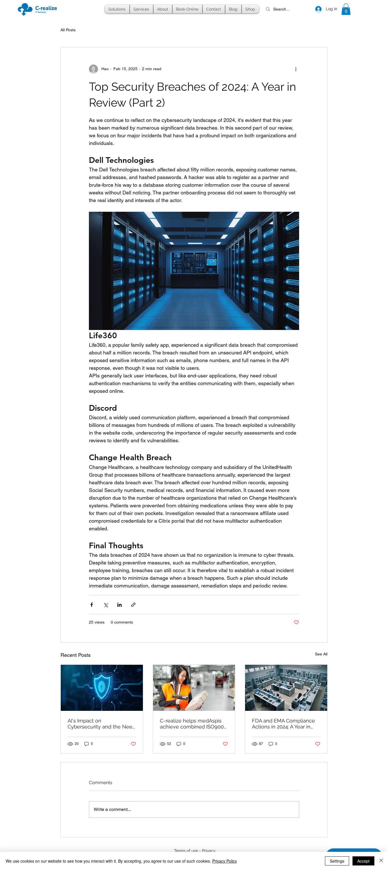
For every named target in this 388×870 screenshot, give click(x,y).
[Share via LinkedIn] (119, 604)
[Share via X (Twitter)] (105, 604)
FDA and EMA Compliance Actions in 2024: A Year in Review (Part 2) (283, 724)
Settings (337, 861)
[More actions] (295, 69)
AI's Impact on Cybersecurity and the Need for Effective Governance (101, 724)
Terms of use (186, 850)
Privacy (209, 850)
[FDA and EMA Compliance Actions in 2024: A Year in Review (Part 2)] (286, 688)
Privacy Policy (224, 861)
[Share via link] (133, 604)
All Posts (68, 30)
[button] (117, 9)
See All (321, 654)
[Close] (381, 860)
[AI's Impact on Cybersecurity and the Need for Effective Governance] (102, 688)
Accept (363, 861)
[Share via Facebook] (91, 604)
